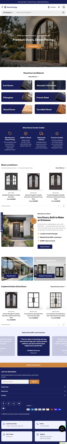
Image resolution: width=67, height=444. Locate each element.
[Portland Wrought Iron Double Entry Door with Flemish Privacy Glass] (56, 181)
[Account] (59, 7)
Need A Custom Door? (33, 365)
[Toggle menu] (2, 7)
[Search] (63, 12)
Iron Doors (11, 193)
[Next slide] (64, 206)
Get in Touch (9, 434)
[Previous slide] (59, 206)
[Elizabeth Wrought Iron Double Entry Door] (11, 181)
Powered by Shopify (24, 414)
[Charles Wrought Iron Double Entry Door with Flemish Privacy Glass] (33, 181)
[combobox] (33, 12)
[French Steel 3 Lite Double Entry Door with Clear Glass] (33, 300)
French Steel (33, 311)
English (29, 405)
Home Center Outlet (12, 414)
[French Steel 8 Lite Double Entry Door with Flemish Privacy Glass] (56, 300)
